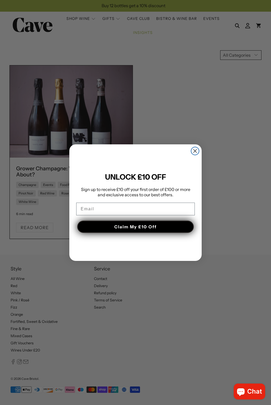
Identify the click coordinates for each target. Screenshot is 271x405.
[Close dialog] (195, 151)
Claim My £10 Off (135, 226)
